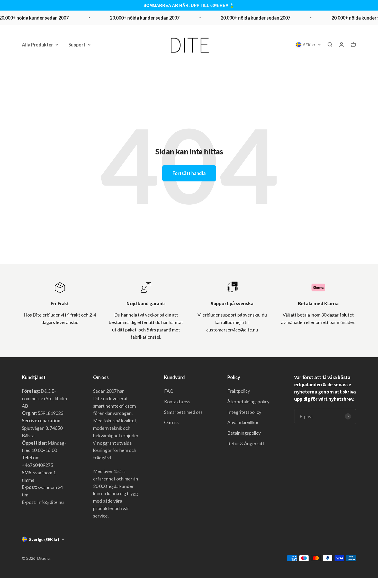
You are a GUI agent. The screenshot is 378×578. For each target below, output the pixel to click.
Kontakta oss (177, 401)
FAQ (168, 391)
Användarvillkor (243, 422)
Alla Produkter (37, 44)
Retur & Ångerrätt (245, 443)
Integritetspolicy (244, 412)
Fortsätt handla (189, 173)
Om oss (171, 422)
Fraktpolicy (238, 391)
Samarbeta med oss (183, 412)
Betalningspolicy (244, 433)
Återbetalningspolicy (248, 401)
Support (76, 44)
